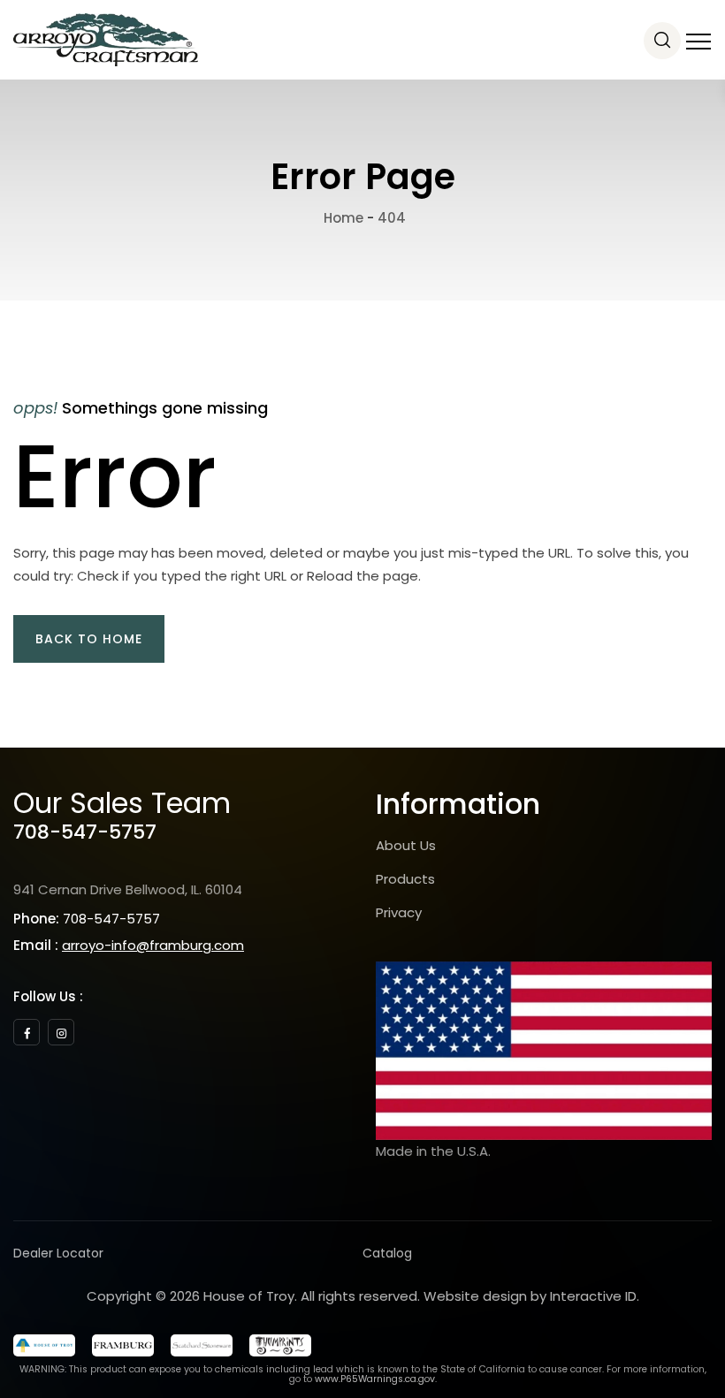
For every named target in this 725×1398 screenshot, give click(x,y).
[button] (88, 639)
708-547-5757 (84, 832)
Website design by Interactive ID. (531, 1296)
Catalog (387, 1253)
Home (341, 218)
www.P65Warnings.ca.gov (375, 1379)
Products (405, 879)
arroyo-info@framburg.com (153, 945)
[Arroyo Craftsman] (105, 40)
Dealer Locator (58, 1253)
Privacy (399, 912)
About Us (406, 845)
